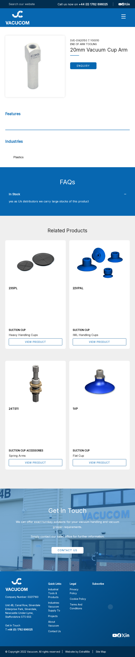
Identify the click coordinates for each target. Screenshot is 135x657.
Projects (53, 616)
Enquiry (83, 65)
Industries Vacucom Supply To (54, 606)
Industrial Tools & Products (53, 593)
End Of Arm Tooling (83, 44)
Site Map (101, 651)
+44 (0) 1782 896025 (93, 4)
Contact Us (67, 550)
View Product (35, 341)
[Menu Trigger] (123, 16)
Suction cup (17, 329)
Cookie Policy (78, 598)
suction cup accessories (26, 450)
